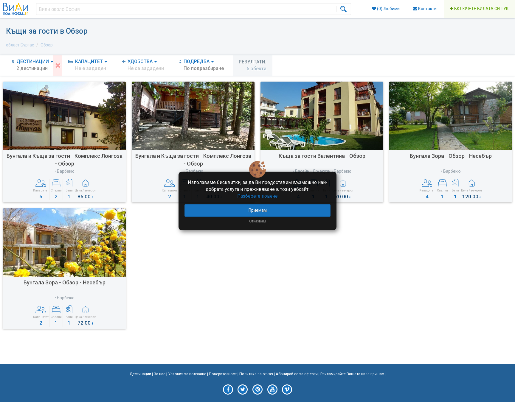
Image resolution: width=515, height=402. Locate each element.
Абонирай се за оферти (297, 374)
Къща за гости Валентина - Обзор (322, 156)
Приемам (258, 210)
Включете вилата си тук (481, 8)
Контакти (427, 8)
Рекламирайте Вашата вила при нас (352, 374)
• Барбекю (65, 171)
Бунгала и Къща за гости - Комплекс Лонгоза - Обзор (64, 160)
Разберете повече (257, 196)
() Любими (388, 8)
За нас (159, 374)
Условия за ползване (187, 374)
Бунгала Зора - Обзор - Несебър (451, 156)
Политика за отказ (256, 374)
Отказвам (257, 221)
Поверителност (223, 374)
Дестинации (140, 374)
